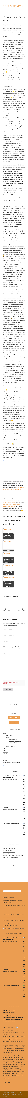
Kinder (7, 744)
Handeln (8, 596)
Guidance (5, 748)
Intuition (12, 596)
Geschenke (5, 752)
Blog (20, 25)
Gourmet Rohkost (13, 742)
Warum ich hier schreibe (8, 850)
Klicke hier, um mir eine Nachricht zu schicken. (14, 905)
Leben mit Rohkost (10, 746)
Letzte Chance (9, 735)
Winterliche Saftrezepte (8, 853)
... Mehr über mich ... (8, 1082)
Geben (4, 750)
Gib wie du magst (14, 722)
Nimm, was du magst (14, 717)
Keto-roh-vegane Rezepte (15, 741)
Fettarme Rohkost (13, 739)
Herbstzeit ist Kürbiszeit (8, 859)
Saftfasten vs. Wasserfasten (9, 852)
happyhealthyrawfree (9, 502)
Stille (16, 596)
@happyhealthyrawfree (10, 500)
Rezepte (7, 737)
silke (15, 25)
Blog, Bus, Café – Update (9, 848)
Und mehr (5, 753)
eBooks (4, 733)
